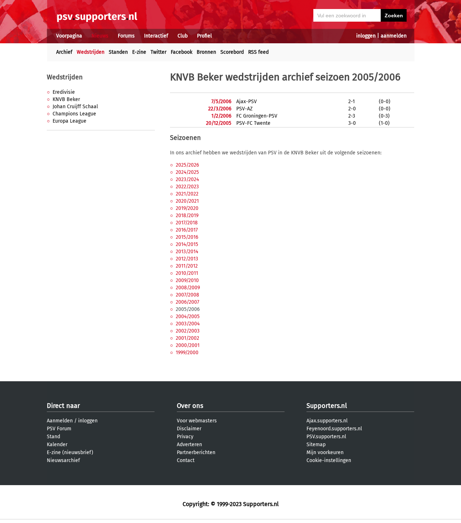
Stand (53, 437)
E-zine (139, 52)
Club (183, 36)
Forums (126, 36)
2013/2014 (187, 252)
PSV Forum (59, 429)
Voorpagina (69, 36)
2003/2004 (188, 324)
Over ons (190, 406)
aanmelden (394, 36)
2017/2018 (187, 223)
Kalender (57, 444)
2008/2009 (188, 288)
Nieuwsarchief (63, 460)
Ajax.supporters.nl (327, 421)
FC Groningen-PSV (256, 116)
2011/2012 (187, 266)
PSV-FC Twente (253, 123)
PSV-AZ (244, 109)
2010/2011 (187, 273)
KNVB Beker (66, 99)
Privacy (185, 437)
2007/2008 (187, 295)
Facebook (181, 52)
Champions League (74, 114)
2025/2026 (187, 165)
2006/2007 (187, 302)
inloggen (366, 36)
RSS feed (258, 52)
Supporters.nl (326, 406)
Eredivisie (64, 92)
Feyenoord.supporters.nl (334, 429)
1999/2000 (187, 353)
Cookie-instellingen (328, 460)
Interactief (156, 36)
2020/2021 (187, 201)
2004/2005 (188, 316)
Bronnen (206, 52)
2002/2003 (188, 331)
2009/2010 (187, 280)
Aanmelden (60, 421)
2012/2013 (187, 259)
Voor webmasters (197, 421)
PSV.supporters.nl (326, 437)
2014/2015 (187, 244)
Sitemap (316, 444)
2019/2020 (187, 208)
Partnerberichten (196, 452)
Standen (118, 52)
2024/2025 (187, 172)
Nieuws (99, 36)
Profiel (204, 36)
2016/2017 (187, 230)
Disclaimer (189, 429)
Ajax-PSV (246, 101)
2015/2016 (187, 237)
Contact (185, 460)
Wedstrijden (90, 52)
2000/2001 (188, 345)
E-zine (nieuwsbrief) (70, 452)
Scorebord (232, 52)
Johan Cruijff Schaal (75, 107)
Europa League (69, 121)
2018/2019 (187, 215)
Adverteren (189, 444)
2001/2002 (187, 338)
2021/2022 (187, 194)
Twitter (158, 52)
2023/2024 (187, 179)
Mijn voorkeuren (325, 452)
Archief (64, 52)
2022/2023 (187, 187)
